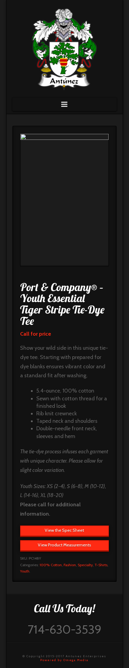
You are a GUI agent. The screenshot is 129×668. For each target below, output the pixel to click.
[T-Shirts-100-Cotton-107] (64, 200)
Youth (24, 571)
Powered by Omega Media (64, 660)
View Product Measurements (64, 545)
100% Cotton (51, 565)
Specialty (85, 565)
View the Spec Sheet (64, 530)
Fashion (70, 565)
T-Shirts (100, 565)
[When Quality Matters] (64, 47)
